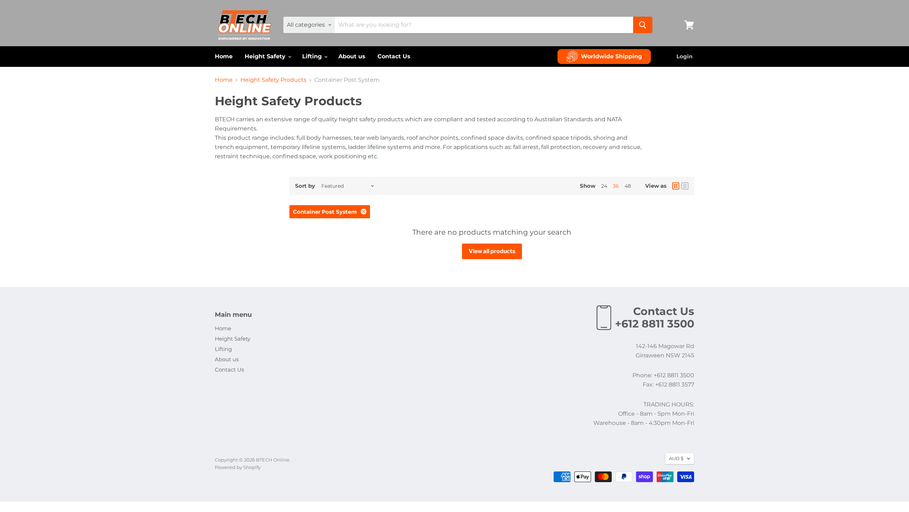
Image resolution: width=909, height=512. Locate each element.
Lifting (312, 56)
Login (684, 56)
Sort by (305, 186)
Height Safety (266, 56)
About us (351, 56)
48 (628, 186)
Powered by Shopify (238, 467)
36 (616, 186)
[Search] (642, 25)
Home (224, 56)
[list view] (684, 186)
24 (604, 186)
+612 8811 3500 (654, 323)
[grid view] (675, 186)
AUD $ (676, 458)
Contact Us (393, 56)
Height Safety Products (273, 80)
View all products (492, 251)
